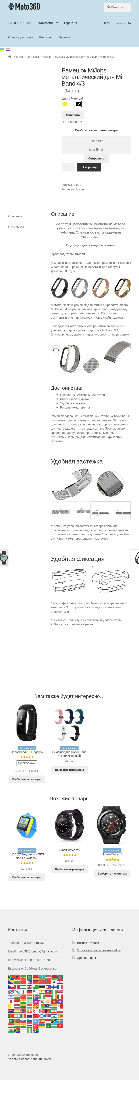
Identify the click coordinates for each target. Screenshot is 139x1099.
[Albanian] (17, 976)
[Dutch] (23, 986)
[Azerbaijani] (42, 976)
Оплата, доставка (20, 37)
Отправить (96, 158)
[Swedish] (60, 1020)
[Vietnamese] (60, 1025)
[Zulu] (36, 1030)
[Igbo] (42, 996)
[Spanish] (42, 1020)
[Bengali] (60, 976)
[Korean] (42, 1001)
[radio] (65, 104)
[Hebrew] (11, 996)
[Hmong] (23, 996)
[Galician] (17, 991)
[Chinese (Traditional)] (48, 981)
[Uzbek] (54, 1025)
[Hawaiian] (60, 991)
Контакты (45, 37)
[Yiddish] (23, 1030)
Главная (18, 56)
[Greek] (36, 991)
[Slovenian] (30, 1020)
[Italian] (60, 996)
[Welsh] (11, 1030)
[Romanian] (23, 1015)
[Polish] (60, 1010)
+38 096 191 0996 (20, 22)
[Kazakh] (30, 1001)
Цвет (65, 98)
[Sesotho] (54, 1015)
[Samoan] (36, 1015)
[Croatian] (60, 981)
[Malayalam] (54, 1006)
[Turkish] (36, 1025)
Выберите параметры (26, 779)
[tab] (27, 216)
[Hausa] (54, 991)
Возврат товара (88, 942)
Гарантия (70, 22)
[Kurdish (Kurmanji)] (48, 1001)
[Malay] (48, 1006)
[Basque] (48, 976)
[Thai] (30, 1025)
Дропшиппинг (86, 957)
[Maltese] (60, 1006)
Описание (15, 216)
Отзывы (64, 37)
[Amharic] (23, 976)
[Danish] (17, 986)
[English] (30, 986)
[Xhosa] (17, 1030)
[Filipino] (48, 986)
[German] (30, 991)
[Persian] (54, 1010)
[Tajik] (11, 1025)
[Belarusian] (54, 976)
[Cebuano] (30, 981)
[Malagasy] (42, 1006)
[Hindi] (17, 996)
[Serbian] (48, 1015)
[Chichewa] (36, 981)
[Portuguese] (11, 1015)
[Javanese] (17, 1001)
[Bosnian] (11, 981)
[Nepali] (36, 1010)
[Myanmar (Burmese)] (30, 1010)
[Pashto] (48, 1010)
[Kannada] (23, 1001)
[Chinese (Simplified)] (42, 981)
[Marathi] (17, 1010)
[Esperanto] (36, 986)
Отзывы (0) (16, 226)
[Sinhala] (17, 1020)
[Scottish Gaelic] (42, 1015)
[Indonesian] (48, 996)
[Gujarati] (42, 991)
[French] (60, 986)
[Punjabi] (17, 1015)
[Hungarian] (30, 996)
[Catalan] (23, 981)
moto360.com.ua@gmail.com (37, 951)
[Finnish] (54, 986)
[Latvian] (17, 1006)
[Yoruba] (30, 1030)
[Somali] (36, 1020)
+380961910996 (33, 942)
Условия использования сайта (99, 950)
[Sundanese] (48, 1020)
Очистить (73, 115)
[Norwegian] (42, 1010)
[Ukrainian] (3, 49)
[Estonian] (42, 986)
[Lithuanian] (23, 1006)
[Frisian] (11, 991)
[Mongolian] (23, 1010)
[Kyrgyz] (54, 1001)
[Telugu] (23, 1025)
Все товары (33, 56)
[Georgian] (23, 991)
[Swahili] (54, 1020)
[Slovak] (23, 1020)
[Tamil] (17, 1025)
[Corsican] (54, 981)
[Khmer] (36, 1001)
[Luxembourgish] (30, 1006)
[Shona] (60, 1015)
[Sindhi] (11, 1020)
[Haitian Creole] (48, 991)
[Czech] (11, 986)
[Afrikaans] (11, 976)
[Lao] (60, 1001)
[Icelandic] (36, 996)
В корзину (89, 167)
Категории (45, 22)
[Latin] (11, 1006)
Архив (47, 56)
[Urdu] (48, 1025)
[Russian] (8, 49)
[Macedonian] (36, 1006)
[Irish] (54, 996)
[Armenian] (36, 976)
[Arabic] (30, 976)
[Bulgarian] (17, 981)
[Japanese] (11, 1001)
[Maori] (11, 1010)
